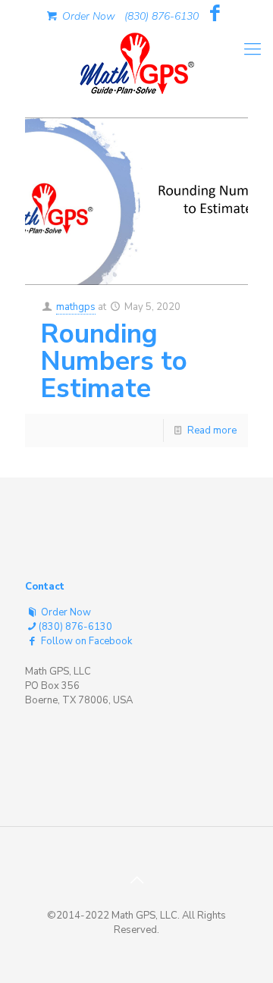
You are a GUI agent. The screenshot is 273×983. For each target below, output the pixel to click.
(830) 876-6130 (161, 16)
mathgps (76, 307)
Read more (212, 430)
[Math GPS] (136, 60)
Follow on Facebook (85, 641)
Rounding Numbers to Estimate (113, 361)
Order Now (87, 16)
